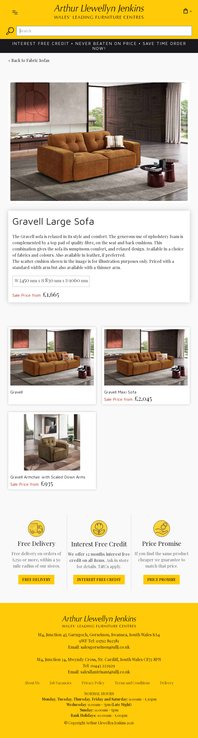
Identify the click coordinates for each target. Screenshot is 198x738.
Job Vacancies (60, 682)
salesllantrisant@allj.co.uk (105, 671)
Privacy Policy (93, 682)
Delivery (167, 682)
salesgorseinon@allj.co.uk (105, 647)
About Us (31, 682)
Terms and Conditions (132, 682)
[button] (15, 11)
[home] (99, 11)
